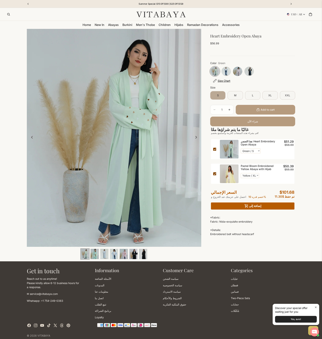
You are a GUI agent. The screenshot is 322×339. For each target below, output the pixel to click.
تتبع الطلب (100, 304)
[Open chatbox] (314, 331)
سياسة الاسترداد (172, 291)
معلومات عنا (101, 291)
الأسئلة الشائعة (103, 278)
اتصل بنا (99, 298)
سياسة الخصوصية (172, 285)
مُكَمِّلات (235, 310)
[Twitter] (55, 325)
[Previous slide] (31, 138)
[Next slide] (197, 138)
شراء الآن (252, 121)
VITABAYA (43, 335)
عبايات (234, 278)
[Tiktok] (49, 325)
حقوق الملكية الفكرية (174, 304)
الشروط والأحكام (172, 298)
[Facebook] (29, 325)
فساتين (235, 291)
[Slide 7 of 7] (143, 254)
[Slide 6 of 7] (133, 254)
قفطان (234, 285)
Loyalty (99, 317)
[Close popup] (316, 307)
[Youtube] (42, 325)
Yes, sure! (296, 319)
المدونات (99, 285)
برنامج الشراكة (103, 310)
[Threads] (62, 325)
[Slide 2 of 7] (95, 254)
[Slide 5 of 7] (124, 254)
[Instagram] (35, 325)
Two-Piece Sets (240, 298)
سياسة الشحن (171, 278)
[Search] (8, 14)
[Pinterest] (68, 325)
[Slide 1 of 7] (85, 254)
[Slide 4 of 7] (114, 254)
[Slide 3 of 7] (104, 254)
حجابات (235, 304)
